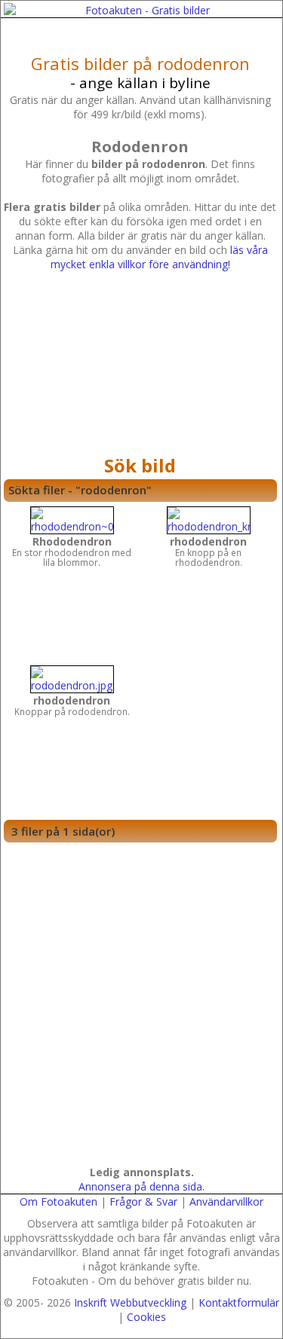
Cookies (146, 1317)
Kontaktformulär (238, 1302)
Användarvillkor (226, 1201)
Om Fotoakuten (58, 1201)
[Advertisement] (140, 367)
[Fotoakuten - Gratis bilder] (141, 10)
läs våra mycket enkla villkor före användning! (159, 257)
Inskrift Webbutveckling (130, 1302)
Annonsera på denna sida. (141, 1186)
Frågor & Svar (143, 1201)
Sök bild (140, 465)
